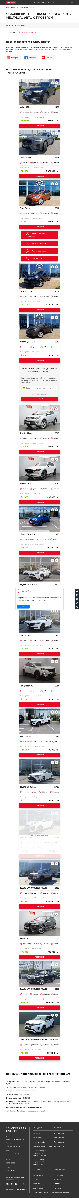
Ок (23, 606)
